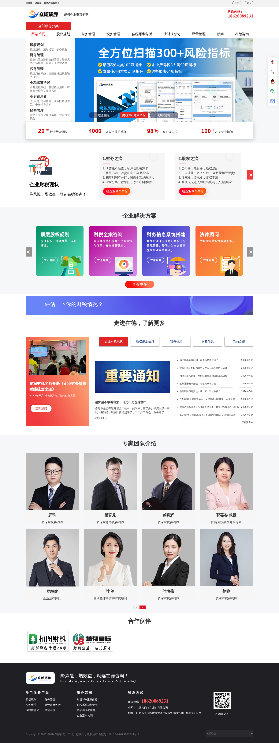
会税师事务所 (142, 34)
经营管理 (199, 34)
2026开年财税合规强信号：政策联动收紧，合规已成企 (207, 414)
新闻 (220, 34)
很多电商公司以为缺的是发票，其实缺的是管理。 (205, 368)
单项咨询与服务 (86, 710)
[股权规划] (177, 80)
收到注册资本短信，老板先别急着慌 (198, 383)
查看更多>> (247, 422)
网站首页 (38, 34)
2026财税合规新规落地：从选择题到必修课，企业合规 (207, 399)
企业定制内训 (85, 715)
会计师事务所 (53, 704)
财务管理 (88, 34)
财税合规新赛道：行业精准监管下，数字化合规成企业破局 (209, 407)
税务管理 (113, 34)
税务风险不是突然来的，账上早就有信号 (200, 391)
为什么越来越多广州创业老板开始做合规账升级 (203, 375)
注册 (237, 3)
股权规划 (63, 34)
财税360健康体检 (87, 699)
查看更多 (139, 284)
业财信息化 (171, 34)
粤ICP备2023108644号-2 (124, 734)
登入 (249, 3)
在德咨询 (242, 34)
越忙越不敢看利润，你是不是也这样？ (199, 360)
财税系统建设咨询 (87, 704)
